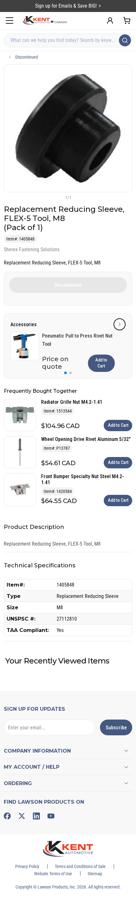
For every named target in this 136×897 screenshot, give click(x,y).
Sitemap (95, 873)
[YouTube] (50, 816)
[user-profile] (110, 20)
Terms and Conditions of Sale (80, 866)
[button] (57, 197)
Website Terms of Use (53, 873)
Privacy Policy (27, 866)
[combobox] (68, 40)
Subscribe (116, 728)
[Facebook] (7, 816)
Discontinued (26, 57)
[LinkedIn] (36, 816)
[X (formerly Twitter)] (21, 816)
